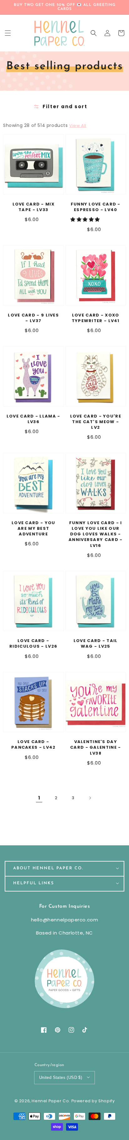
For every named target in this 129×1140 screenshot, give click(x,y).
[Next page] (90, 798)
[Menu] (8, 33)
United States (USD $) (60, 1077)
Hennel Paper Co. (51, 1101)
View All (77, 125)
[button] (94, 33)
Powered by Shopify (93, 1101)
